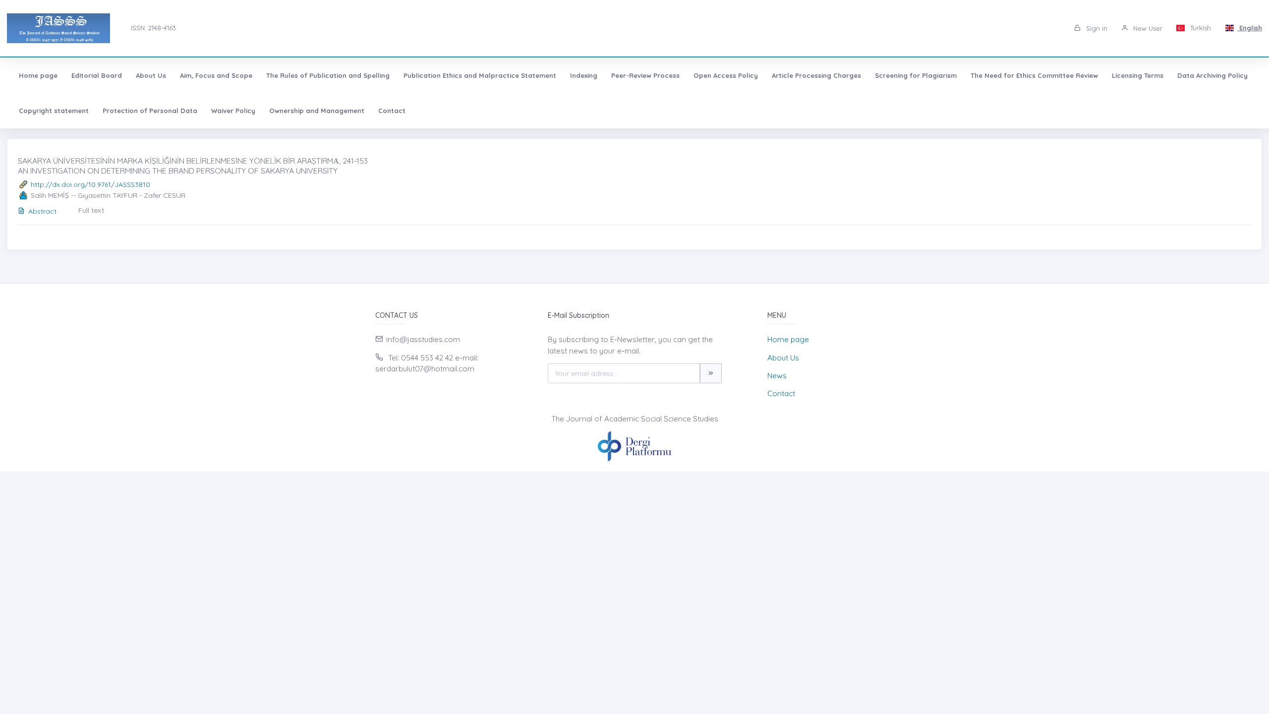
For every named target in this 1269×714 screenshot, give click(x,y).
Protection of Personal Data (150, 111)
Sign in (1095, 28)
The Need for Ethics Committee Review (1034, 75)
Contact (391, 111)
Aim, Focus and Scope (216, 75)
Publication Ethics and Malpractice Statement (480, 75)
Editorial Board (96, 75)
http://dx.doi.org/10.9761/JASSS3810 (90, 184)
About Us (151, 75)
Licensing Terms (1137, 75)
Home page (38, 75)
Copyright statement (54, 111)
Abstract (42, 211)
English (1249, 28)
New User (1146, 28)
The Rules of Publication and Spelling (328, 75)
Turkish (1199, 28)
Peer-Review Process (645, 75)
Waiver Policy (233, 111)
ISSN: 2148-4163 (153, 28)
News (777, 375)
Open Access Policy (725, 75)
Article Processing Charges (816, 75)
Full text (91, 210)
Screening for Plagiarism (916, 75)
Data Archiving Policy (1212, 75)
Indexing (583, 75)
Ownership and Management (316, 111)
